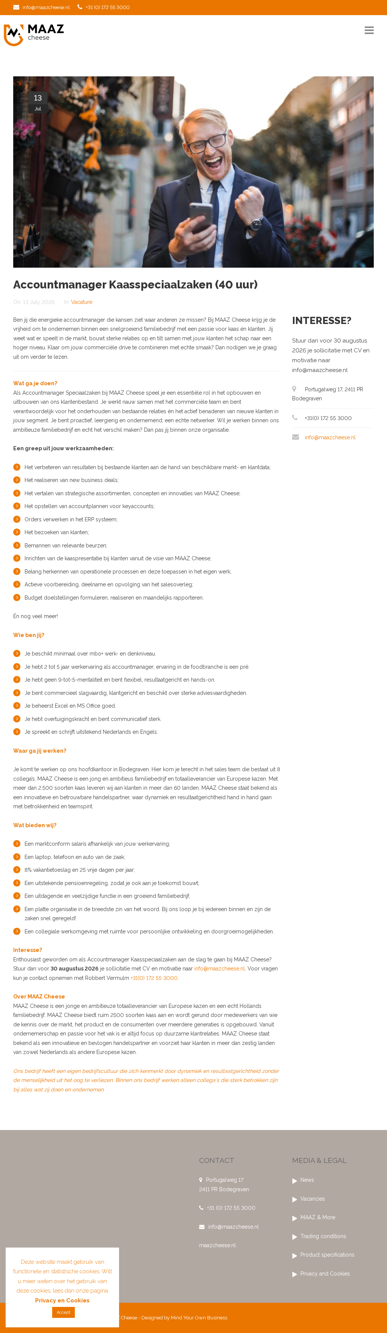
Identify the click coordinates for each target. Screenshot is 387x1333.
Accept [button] (63, 1312)
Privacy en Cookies (62, 1300)
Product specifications (327, 1255)
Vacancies (312, 1199)
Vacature (81, 302)
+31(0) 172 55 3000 (154, 978)
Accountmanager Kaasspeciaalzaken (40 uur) (135, 284)
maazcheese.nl (217, 1245)
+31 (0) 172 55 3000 (107, 7)
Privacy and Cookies (325, 1274)
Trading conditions (323, 1236)
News (307, 1180)
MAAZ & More (317, 1217)
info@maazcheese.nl (46, 7)
